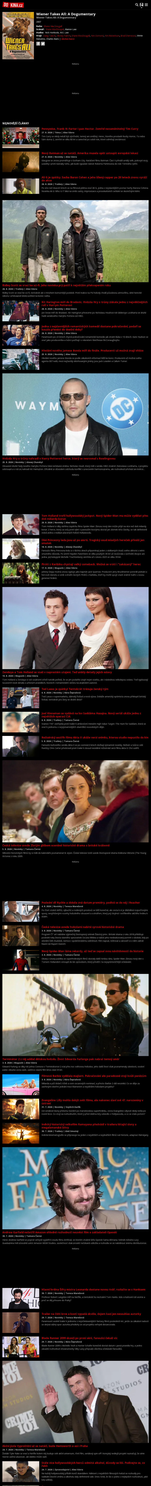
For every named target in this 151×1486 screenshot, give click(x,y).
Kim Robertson (112, 35)
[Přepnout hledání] (136, 4)
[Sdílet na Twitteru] (43, 44)
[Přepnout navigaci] (141, 4)
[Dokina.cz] (13, 4)
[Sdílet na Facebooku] (38, 44)
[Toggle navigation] (146, 4)
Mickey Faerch (63, 35)
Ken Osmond (97, 35)
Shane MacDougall (53, 26)
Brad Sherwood (128, 35)
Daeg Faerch (49, 35)
